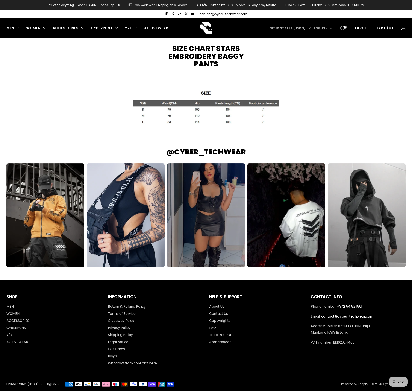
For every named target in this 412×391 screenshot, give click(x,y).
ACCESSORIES (66, 28)
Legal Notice (118, 342)
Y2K (128, 28)
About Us (216, 306)
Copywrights (219, 320)
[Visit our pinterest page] (173, 14)
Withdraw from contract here (132, 363)
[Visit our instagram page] (167, 14)
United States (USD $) (287, 28)
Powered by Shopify (354, 384)
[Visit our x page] (186, 14)
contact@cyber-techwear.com (223, 14)
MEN (10, 28)
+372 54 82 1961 (349, 306)
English (321, 28)
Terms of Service (122, 313)
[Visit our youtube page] (192, 14)
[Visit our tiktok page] (179, 14)
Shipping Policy (120, 335)
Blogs (112, 356)
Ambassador (220, 342)
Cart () (384, 28)
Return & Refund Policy (127, 306)
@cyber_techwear (206, 152)
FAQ (212, 327)
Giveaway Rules (121, 320)
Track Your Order (223, 335)
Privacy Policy (119, 327)
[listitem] (83, 5)
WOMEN (33, 28)
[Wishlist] (342, 28)
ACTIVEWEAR (156, 28)
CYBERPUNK (102, 28)
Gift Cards (116, 349)
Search (360, 28)
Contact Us (218, 313)
